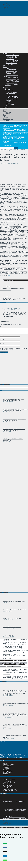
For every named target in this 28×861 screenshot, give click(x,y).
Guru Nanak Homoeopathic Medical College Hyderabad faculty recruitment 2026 (13, 400)
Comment (2, 327)
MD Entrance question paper (9, 664)
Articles (5, 53)
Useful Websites (7, 785)
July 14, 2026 (6, 431)
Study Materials (7, 85)
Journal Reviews (7, 783)
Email (1, 339)
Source (8, 275)
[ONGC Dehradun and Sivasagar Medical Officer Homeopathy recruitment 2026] (6, 416)
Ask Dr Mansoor (7, 823)
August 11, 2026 (7, 411)
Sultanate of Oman (11, 95)
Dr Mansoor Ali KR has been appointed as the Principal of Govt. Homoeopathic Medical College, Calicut (15, 726)
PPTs (4, 88)
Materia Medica (10, 59)
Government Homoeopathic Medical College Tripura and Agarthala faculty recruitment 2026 (15, 409)
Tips (4, 116)
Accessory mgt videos (9, 764)
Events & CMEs (7, 765)
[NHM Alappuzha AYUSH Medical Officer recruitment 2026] (6, 436)
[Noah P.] (5, 814)
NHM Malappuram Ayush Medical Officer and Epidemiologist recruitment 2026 (14, 429)
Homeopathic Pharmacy (12, 61)
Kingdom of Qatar (10, 93)
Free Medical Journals (9, 779)
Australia (8, 103)
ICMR (20, 663)
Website (2, 344)
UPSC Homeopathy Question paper (14, 666)
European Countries (11, 96)
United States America (12, 97)
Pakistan (8, 101)
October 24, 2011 (7, 619)
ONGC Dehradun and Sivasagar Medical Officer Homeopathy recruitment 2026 (14, 419)
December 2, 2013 (8, 637)
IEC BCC (5, 774)
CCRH (17, 660)
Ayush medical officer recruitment (6, 660)
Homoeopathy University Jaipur (11, 663)
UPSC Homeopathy (8, 786)
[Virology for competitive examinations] (6, 615)
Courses (5, 67)
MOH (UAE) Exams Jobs (12, 77)
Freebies (5, 117)
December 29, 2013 (5, 163)
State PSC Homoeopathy (12, 81)
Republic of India (10, 91)
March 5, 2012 (7, 611)
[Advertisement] (14, 38)
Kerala (7, 105)
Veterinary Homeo (11, 73)
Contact (5, 8)
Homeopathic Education (12, 55)
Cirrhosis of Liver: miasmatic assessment (14, 810)
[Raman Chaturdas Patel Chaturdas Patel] (5, 806)
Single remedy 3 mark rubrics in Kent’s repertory (14, 609)
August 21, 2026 (7, 695)
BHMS (7, 68)
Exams (5, 76)
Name (2, 335)
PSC (16, 664)
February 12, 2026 (8, 738)
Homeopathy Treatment (9, 782)
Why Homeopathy (7, 781)
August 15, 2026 (7, 717)
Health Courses (7, 787)
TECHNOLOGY (7, 112)
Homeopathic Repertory (12, 60)
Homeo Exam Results (12, 84)
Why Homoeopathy (8, 119)
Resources (6, 4)
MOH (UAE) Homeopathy (12, 79)
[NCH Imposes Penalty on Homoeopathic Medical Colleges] (6, 733)
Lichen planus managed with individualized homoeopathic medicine (14, 653)
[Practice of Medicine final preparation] (6, 624)
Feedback (5, 824)
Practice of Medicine (11, 63)
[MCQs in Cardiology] (6, 633)
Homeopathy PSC (9, 662)
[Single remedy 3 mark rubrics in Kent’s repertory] (6, 607)
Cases (4, 115)
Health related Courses (12, 75)
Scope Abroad (7, 89)
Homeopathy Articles (11, 56)
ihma (22, 663)
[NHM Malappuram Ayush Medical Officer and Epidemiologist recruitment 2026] (6, 426)
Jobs (4, 65)
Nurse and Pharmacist (12, 72)
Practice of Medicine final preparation (12, 627)
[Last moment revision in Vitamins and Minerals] (6, 598)
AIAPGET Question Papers (10, 790)
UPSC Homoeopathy (11, 83)
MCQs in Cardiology (8, 635)
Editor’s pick (3, 681)
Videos (5, 109)
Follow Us (5, 7)
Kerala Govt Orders (8, 771)
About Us (5, 820)
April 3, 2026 (6, 728)
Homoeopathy (16, 662)
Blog (15, 163)
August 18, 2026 (7, 705)
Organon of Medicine (11, 57)
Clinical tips (6, 768)
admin (12, 163)
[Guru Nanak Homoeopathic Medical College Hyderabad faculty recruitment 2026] (6, 396)
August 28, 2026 (7, 401)
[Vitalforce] (5, 799)
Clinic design (6, 113)
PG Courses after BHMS (9, 789)
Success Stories (7, 772)
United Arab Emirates (11, 92)
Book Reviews (7, 770)
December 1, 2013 (8, 628)
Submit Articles (7, 5)
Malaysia (8, 100)
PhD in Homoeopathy (11, 71)
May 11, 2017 (6, 602)
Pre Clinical (6, 767)
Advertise (5, 822)
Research (5, 107)
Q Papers (5, 87)
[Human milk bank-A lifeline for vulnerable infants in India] (6, 700)
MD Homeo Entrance (11, 80)
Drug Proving (9, 64)
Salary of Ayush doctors (9, 280)
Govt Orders (6, 120)
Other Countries (10, 104)
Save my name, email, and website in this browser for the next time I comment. (14, 349)
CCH (15, 660)
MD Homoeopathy (11, 69)
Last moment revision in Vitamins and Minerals (14, 601)
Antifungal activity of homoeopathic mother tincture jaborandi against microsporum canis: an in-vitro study (15, 657)
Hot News (5, 3)
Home (4, 1)
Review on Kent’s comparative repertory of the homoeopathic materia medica (15, 817)
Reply (4, 318)
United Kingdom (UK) (11, 99)
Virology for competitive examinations (12, 618)
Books (4, 111)
